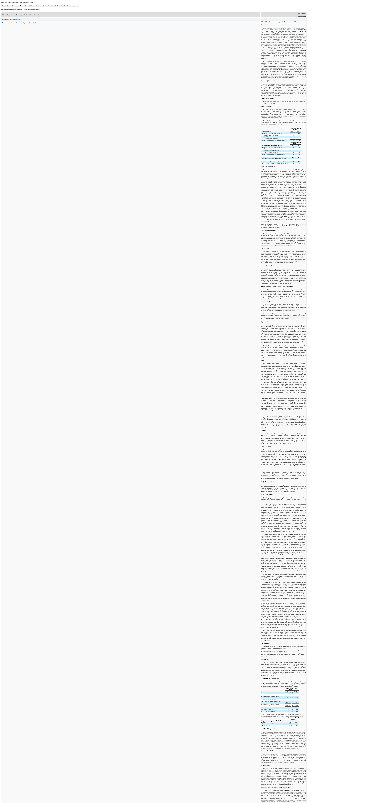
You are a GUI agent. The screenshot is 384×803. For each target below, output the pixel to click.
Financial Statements (12, 6)
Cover (3, 6)
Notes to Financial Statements (28, 6)
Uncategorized (73, 6)
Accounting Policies (44, 6)
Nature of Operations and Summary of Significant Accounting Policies (21, 22)
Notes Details (64, 6)
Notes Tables (55, 6)
